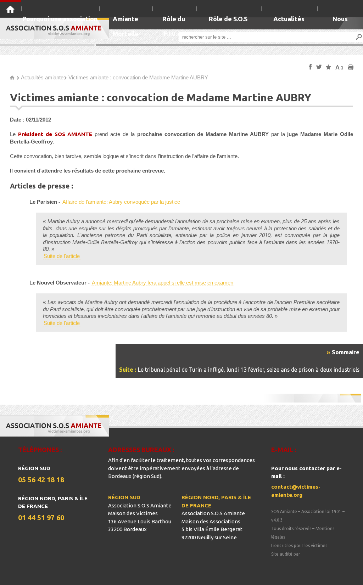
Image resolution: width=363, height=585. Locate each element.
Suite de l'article (62, 256)
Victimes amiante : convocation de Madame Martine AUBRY (138, 77)
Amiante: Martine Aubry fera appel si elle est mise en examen (162, 283)
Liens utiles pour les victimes (299, 545)
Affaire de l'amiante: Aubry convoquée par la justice (121, 202)
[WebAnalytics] (285, 562)
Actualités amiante (42, 77)
